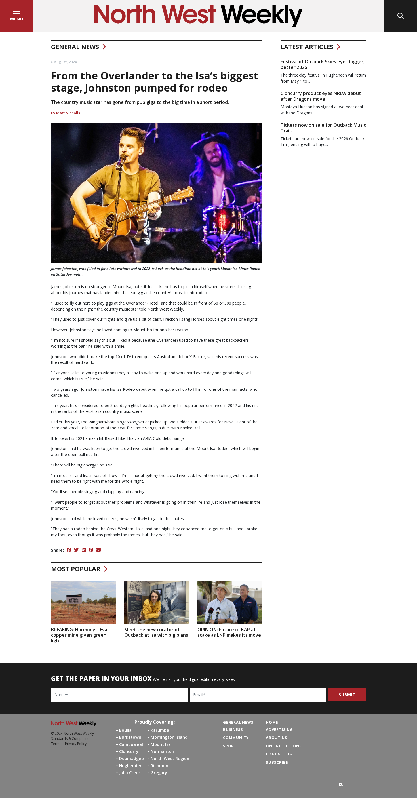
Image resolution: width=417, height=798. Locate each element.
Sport (230, 745)
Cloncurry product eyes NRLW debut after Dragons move (321, 96)
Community (236, 737)
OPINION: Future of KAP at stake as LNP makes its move (229, 632)
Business (233, 729)
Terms (56, 743)
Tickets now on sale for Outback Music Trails (323, 128)
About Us (276, 737)
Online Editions (284, 745)
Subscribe (277, 762)
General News (75, 46)
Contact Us (279, 754)
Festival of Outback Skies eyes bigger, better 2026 (323, 64)
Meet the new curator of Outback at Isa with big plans (156, 632)
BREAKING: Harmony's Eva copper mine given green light (79, 634)
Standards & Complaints (70, 738)
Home (272, 722)
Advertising (279, 729)
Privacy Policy (76, 743)
